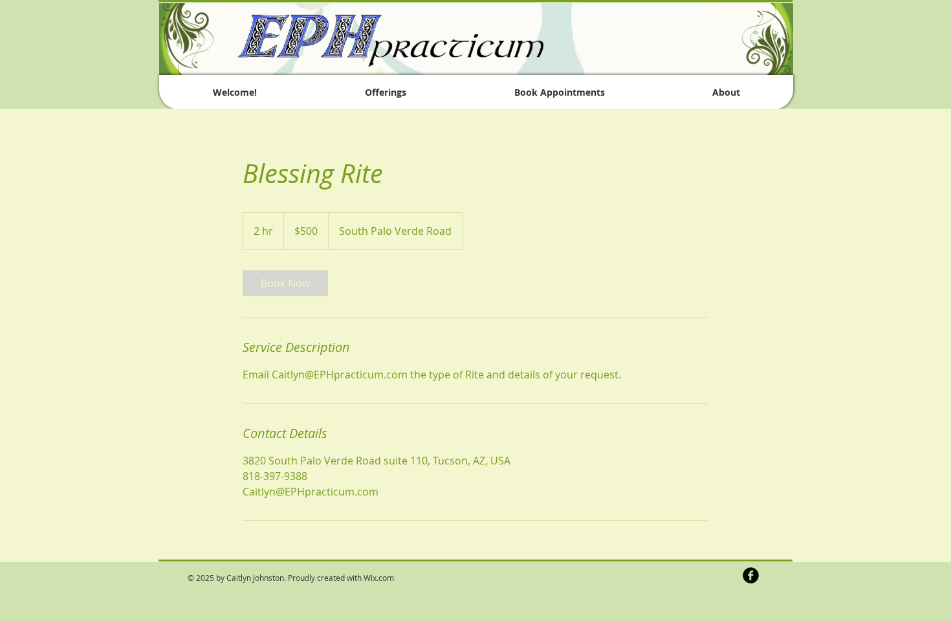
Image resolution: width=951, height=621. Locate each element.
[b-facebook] (751, 575)
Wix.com (379, 577)
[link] (285, 283)
